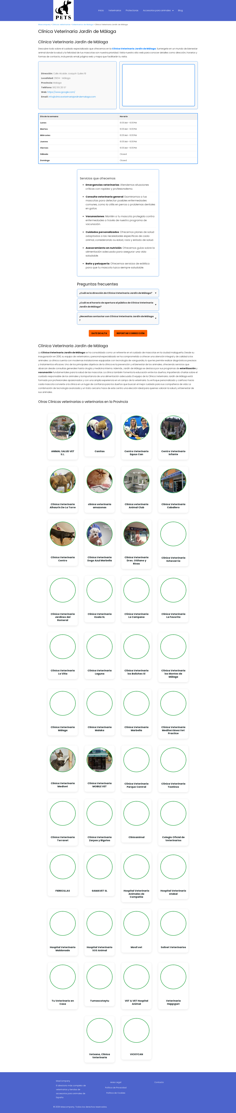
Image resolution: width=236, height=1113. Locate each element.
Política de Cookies (115, 1093)
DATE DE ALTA (99, 333)
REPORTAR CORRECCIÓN (130, 333)
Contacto (159, 1082)
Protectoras (132, 10)
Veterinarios (114, 10)
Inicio (101, 10)
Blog (180, 10)
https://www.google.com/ (61, 92)
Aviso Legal (115, 1082)
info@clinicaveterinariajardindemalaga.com (72, 96)
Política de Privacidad (115, 1087)
